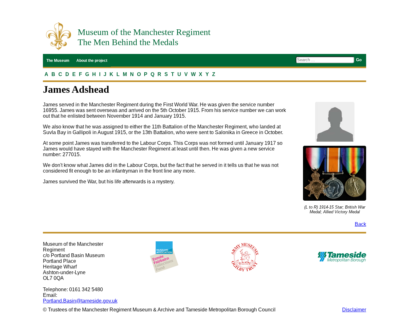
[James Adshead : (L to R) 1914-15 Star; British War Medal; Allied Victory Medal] (334, 173)
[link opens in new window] (164, 257)
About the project (91, 60)
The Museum (57, 60)
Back (360, 224)
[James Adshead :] (334, 122)
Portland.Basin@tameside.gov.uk (80, 301)
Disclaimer (354, 309)
